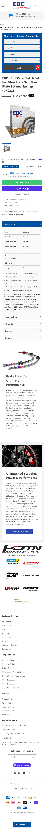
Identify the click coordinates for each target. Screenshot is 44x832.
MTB (4, 629)
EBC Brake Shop (19, 812)
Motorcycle (6, 625)
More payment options (22, 194)
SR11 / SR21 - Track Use (11, 688)
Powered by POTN (29, 812)
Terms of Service (9, 711)
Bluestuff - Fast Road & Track (14, 676)
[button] (2, 5)
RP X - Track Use (8, 684)
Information (7, 637)
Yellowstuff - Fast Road (11, 672)
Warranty (6, 715)
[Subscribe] (33, 757)
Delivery (5, 641)
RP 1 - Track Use (8, 680)
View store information (12, 205)
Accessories (6, 633)
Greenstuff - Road (9, 664)
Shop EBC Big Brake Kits (19, 531)
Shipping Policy (8, 707)
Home (2, 24)
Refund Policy (7, 703)
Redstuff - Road (8, 668)
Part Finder (6, 621)
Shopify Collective (9, 645)
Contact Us (6, 649)
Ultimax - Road (8, 660)
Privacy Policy (8, 699)
